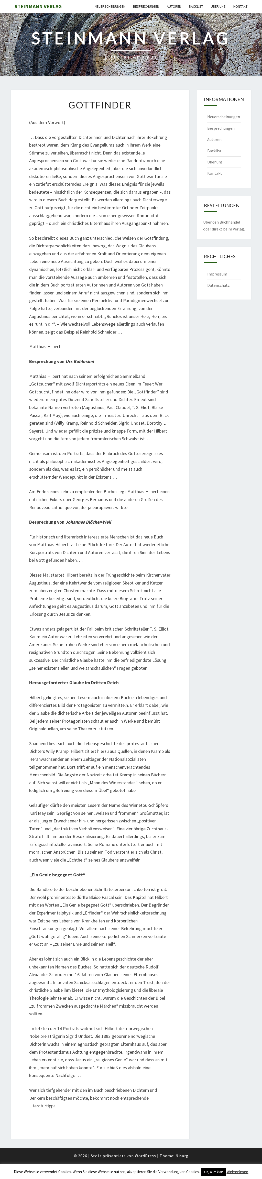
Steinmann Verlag (38, 6)
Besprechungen (146, 6)
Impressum (217, 274)
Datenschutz (218, 285)
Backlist (196, 6)
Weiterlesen (237, 1171)
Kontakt (240, 6)
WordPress (145, 1155)
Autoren (174, 6)
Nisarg (182, 1155)
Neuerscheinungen (110, 6)
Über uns (218, 6)
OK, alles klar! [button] (213, 1172)
